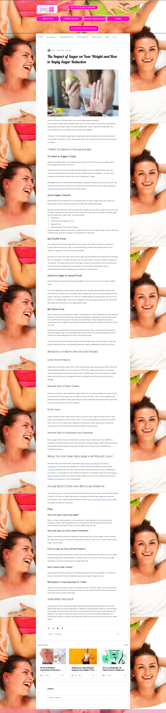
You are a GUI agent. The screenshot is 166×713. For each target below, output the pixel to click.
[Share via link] (62, 628)
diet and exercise (51, 37)
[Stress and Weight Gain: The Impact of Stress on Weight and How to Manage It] (114, 656)
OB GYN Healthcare (82, 37)
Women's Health (96, 37)
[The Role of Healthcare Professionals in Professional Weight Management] (52, 656)
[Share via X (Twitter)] (53, 628)
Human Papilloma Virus (66, 37)
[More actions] (117, 50)
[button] (47, 18)
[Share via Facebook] (48, 628)
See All (126, 645)
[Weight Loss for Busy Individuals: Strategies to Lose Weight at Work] (83, 656)
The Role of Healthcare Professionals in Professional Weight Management (49, 669)
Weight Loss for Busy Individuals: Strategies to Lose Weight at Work (82, 669)
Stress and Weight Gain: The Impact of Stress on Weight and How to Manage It (113, 669)
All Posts (40, 37)
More (114, 37)
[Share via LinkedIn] (58, 628)
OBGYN (107, 37)
